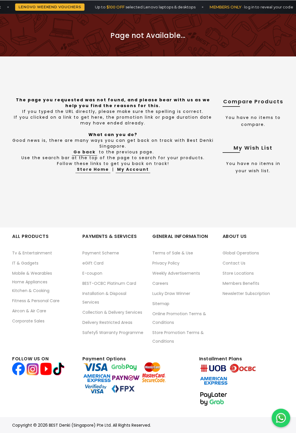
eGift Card (92, 263)
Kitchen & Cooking (30, 290)
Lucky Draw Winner (171, 293)
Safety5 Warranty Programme (112, 332)
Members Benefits (241, 283)
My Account (133, 169)
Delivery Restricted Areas (107, 322)
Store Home (93, 169)
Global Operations (241, 253)
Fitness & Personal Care (36, 301)
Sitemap (160, 304)
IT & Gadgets (25, 263)
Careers (160, 283)
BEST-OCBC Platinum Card (109, 283)
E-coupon (92, 273)
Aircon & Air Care (29, 311)
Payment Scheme (100, 253)
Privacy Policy (166, 263)
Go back (84, 152)
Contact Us (234, 263)
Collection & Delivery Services (112, 312)
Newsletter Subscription (246, 293)
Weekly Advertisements (176, 273)
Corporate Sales (28, 321)
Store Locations (238, 273)
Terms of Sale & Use (172, 253)
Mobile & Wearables (32, 273)
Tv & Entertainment (32, 253)
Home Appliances (29, 282)
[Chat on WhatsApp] (281, 418)
